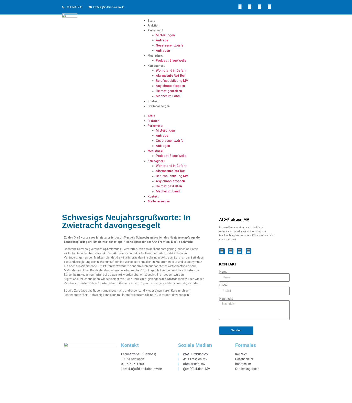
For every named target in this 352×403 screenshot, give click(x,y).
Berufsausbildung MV (172, 81)
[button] (215, 110)
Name (223, 271)
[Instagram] (259, 6)
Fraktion (153, 25)
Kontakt (153, 101)
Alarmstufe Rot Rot (171, 76)
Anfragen (163, 50)
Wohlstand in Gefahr (171, 70)
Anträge (162, 40)
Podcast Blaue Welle (171, 60)
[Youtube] (269, 6)
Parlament (155, 30)
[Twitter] (249, 6)
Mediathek (155, 55)
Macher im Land (168, 96)
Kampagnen (156, 65)
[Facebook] (240, 6)
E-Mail (223, 285)
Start (151, 20)
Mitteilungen (165, 35)
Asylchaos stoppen (170, 86)
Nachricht (226, 298)
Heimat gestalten (169, 91)
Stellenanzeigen (159, 106)
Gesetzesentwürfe (169, 45)
